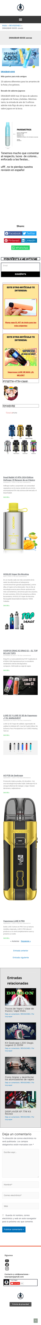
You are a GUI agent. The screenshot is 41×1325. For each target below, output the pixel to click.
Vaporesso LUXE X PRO (14, 921)
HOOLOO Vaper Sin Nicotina (16, 574)
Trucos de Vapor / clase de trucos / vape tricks (19, 1009)
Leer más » (6, 497)
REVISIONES (25, 1014)
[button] (20, 19)
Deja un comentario (12, 1014)
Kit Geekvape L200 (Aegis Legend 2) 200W (19, 1044)
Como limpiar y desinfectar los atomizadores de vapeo (19, 1078)
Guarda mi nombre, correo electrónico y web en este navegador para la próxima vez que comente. (19, 1218)
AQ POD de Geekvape (13, 775)
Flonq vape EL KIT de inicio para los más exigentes (20, 324)
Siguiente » (26, 941)
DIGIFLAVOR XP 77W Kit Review (18, 1112)
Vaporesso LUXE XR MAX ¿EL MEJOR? (21, 373)
